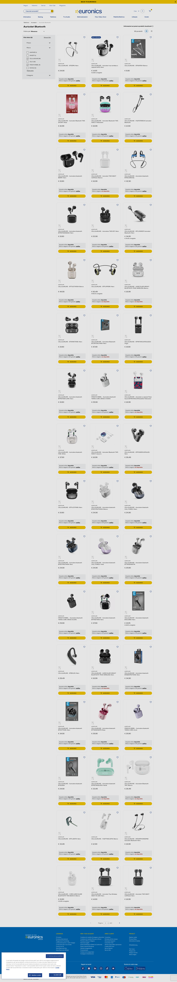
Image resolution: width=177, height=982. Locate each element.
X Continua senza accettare (55, 956)
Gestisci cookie (36, 975)
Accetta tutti (57, 975)
